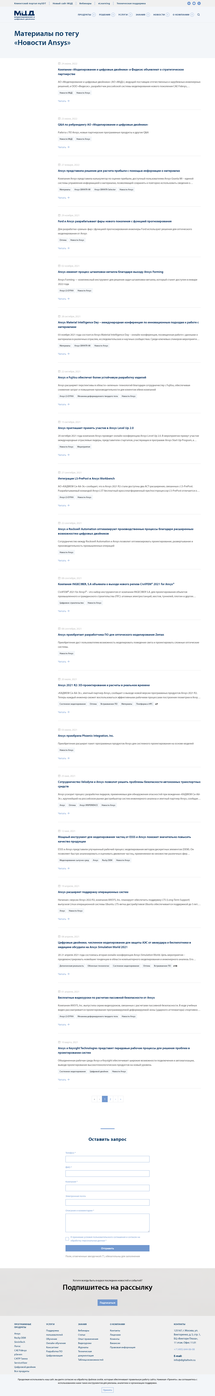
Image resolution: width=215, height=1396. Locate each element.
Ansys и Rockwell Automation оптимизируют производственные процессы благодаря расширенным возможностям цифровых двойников (125, 531)
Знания (140, 14)
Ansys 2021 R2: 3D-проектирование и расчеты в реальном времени (104, 685)
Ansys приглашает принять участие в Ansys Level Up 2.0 (96, 428)
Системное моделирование (73, 703)
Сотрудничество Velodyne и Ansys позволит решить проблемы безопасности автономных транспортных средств (129, 784)
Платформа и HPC (144, 703)
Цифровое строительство (72, 602)
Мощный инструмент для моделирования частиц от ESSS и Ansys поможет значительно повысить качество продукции (124, 839)
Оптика (63, 240)
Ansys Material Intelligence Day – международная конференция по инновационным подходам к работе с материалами (128, 324)
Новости (159, 14)
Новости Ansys (83, 92)
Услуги (123, 14)
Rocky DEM (107, 860)
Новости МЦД (66, 92)
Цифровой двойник (99, 1071)
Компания (72, 1181)
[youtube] (194, 3)
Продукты (84, 14)
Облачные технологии (98, 965)
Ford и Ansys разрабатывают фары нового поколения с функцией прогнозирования (115, 221)
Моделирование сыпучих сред (74, 860)
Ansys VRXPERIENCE (89, 805)
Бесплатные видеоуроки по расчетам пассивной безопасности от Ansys (106, 997)
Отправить (107, 1248)
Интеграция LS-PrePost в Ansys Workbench (86, 478)
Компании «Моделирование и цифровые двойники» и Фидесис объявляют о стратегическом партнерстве (121, 71)
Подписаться (107, 1302)
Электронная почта (76, 1196)
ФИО (69, 1167)
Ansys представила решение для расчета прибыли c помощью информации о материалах (119, 171)
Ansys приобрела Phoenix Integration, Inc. (86, 736)
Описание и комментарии (80, 1210)
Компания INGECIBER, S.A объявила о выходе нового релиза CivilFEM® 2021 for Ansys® (116, 584)
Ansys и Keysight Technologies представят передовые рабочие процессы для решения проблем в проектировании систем (124, 1050)
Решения (104, 14)
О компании (181, 14)
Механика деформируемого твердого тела (98, 396)
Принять (107, 1389)
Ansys (62, 805)
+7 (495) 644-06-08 (184, 1349)
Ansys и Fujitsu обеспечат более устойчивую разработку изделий (102, 377)
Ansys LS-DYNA (67, 290)
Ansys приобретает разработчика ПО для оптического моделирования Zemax (111, 634)
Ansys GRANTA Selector (105, 189)
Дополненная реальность (72, 965)
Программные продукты (22, 1326)
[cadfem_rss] (199, 3)
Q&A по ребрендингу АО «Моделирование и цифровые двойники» (103, 124)
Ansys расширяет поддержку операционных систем (93, 892)
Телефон (71, 1152)
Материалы (65, 189)
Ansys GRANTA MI (82, 189)
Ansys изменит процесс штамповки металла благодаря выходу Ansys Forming (110, 272)
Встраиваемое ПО (109, 703)
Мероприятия (83, 446)
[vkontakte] (189, 3)
